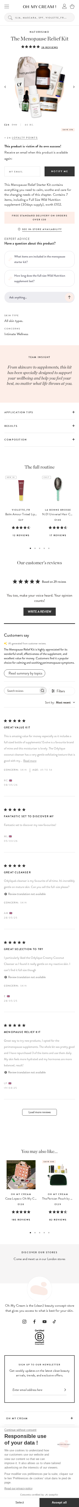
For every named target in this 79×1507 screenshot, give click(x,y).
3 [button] (39, 548)
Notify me (59, 171)
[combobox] (60, 702)
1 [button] (30, 548)
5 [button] (48, 548)
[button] (39, 656)
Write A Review (39, 612)
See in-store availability (42, 229)
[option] (39, 218)
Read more (29, 761)
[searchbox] (21, 690)
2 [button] (35, 548)
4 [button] (44, 548)
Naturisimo (39, 32)
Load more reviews (40, 1112)
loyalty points (25, 138)
